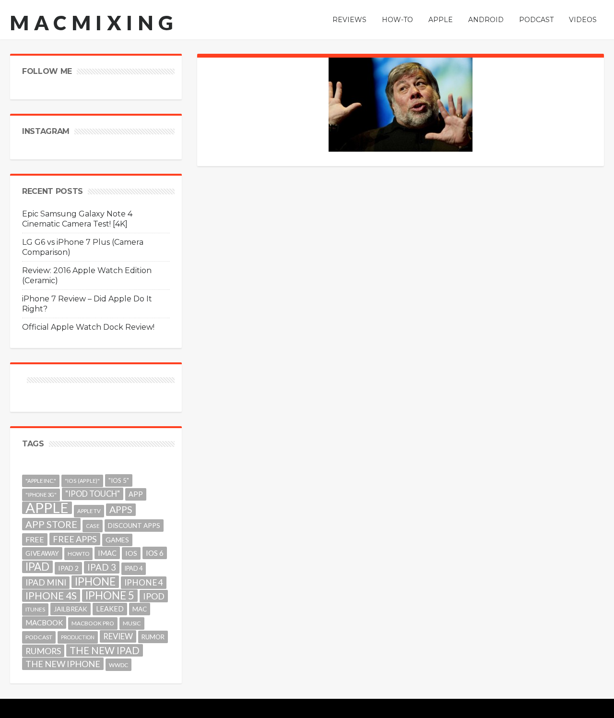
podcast (38, 637)
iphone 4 (143, 582)
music (132, 623)
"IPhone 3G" (41, 494)
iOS (131, 553)
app (136, 494)
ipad (37, 567)
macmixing (94, 22)
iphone (95, 581)
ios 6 (155, 553)
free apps (75, 539)
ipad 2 (68, 568)
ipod (154, 596)
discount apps (134, 525)
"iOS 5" (118, 480)
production (77, 637)
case (92, 526)
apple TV (89, 511)
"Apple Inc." (40, 481)
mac (139, 609)
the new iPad (105, 650)
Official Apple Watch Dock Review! (88, 327)
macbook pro (92, 623)
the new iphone (62, 663)
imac (107, 553)
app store (51, 524)
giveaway (42, 553)
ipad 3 (101, 567)
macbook (44, 622)
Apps (120, 509)
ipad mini (45, 582)
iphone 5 (109, 595)
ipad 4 (133, 568)
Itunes (35, 609)
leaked (110, 609)
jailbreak (70, 609)
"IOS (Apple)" (82, 481)
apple (47, 508)
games (117, 540)
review (118, 636)
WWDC (118, 664)
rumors (43, 651)
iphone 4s (51, 595)
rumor (153, 637)
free (34, 539)
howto (78, 553)
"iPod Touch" (92, 494)
